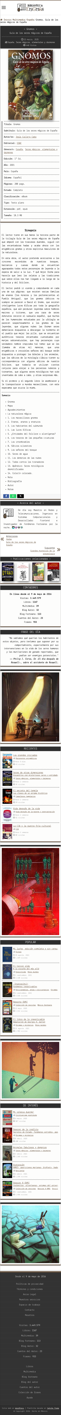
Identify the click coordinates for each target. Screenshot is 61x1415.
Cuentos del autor (30, 1387)
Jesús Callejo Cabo (26, 137)
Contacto (29, 1310)
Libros (29, 1366)
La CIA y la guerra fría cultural (32, 826)
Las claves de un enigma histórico (30, 793)
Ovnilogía (20, 1171)
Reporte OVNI (20, 1002)
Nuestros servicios (29, 1299)
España (30, 20)
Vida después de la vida (26, 809)
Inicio (7, 20)
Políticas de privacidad (29, 1284)
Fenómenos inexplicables (25, 987)
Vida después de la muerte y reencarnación (35, 812)
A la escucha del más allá (26, 969)
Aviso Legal (29, 1294)
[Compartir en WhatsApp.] (13, 496)
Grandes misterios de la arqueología (42, 551)
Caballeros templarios (26, 796)
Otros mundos (33, 972)
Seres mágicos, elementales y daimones (35, 42)
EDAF (19, 143)
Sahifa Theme (53, 1408)
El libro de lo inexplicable (29, 1019)
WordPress (19, 1408)
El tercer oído (21, 966)
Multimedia (19, 20)
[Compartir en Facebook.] (6, 496)
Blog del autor (29, 1382)
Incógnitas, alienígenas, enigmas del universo (36, 1185)
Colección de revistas (26, 1005)
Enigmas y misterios (24, 1025)
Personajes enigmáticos (26, 758)
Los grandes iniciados (25, 755)
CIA (17, 829)
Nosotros (29, 1315)
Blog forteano (29, 1377)
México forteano (45, 1005)
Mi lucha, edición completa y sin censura (36, 949)
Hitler (18, 952)
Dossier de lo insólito (25, 1129)
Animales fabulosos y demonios (30, 1147)
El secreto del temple (25, 791)
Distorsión (18, 1165)
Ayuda (30, 1398)
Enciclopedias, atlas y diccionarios (32, 990)
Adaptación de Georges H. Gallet (29, 1022)
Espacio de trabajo (29, 1305)
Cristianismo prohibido (26, 1115)
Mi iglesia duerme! (23, 1112)
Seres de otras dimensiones (28, 773)
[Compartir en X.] (20, 496)
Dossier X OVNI (21, 1183)
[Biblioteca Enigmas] (30, 7)
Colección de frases (30, 1392)
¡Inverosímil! (20, 984)
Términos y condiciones (30, 1289)
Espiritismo (21, 972)
